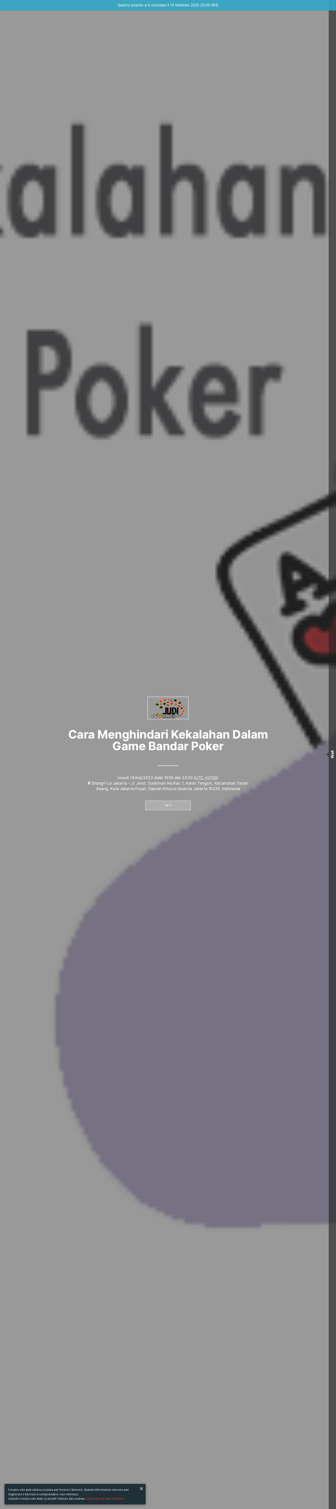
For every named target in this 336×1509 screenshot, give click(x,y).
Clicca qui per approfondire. (105, 1498)
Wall (332, 754)
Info (168, 805)
